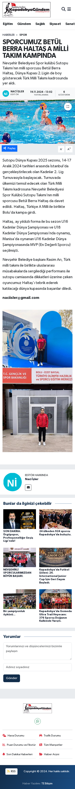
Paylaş (12, 148)
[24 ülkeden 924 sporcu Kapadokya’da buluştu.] (55, 519)
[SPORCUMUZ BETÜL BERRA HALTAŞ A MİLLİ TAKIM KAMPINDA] (37, 121)
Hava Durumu (16, 735)
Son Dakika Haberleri (19, 754)
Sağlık (40, 24)
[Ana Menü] (69, 9)
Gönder (11, 678)
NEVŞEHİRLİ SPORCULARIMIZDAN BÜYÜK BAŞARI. (17, 573)
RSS (13, 771)
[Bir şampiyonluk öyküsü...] (19, 599)
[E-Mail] (28, 487)
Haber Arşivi (51, 754)
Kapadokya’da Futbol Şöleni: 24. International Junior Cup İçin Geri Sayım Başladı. (54, 576)
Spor (23, 35)
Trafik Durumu (52, 735)
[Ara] (64, 9)
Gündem (24, 24)
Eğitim (8, 24)
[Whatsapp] (37, 721)
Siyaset (55, 24)
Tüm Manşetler (53, 744)
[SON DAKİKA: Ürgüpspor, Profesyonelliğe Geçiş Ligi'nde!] (19, 519)
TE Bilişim (46, 783)
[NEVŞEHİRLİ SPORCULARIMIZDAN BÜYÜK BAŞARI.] (19, 557)
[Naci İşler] (12, 482)
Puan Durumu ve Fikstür (21, 744)
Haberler (8, 35)
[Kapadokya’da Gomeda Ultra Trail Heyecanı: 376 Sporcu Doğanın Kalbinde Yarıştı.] (55, 599)
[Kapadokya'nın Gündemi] (26, 9)
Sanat (70, 24)
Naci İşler (31, 479)
